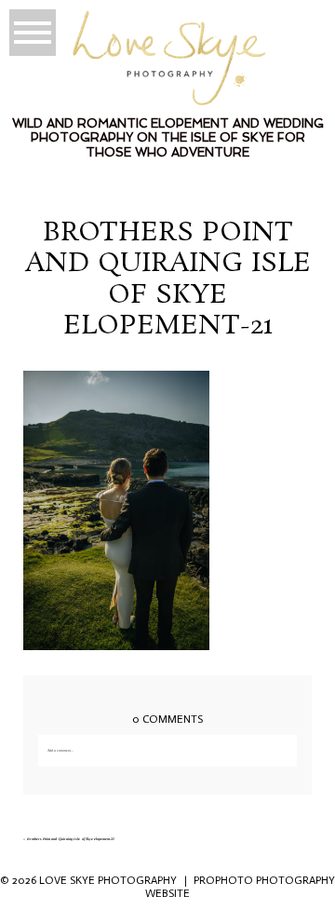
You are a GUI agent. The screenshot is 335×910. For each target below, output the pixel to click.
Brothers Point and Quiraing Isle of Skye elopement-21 (71, 838)
